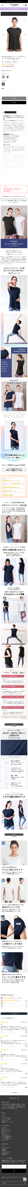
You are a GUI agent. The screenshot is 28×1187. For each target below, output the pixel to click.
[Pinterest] (15, 1098)
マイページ (4, 1146)
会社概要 (3, 1150)
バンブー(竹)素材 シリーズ (7, 1139)
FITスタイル (4, 1133)
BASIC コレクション (6, 1131)
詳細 (3, 112)
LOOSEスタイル (5, 1134)
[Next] (24, 34)
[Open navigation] (2, 5)
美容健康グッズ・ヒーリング (7, 1121)
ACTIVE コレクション (6, 1129)
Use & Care (13, 112)
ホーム (2, 14)
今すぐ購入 (14, 102)
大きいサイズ (4, 1140)
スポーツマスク (5, 1120)
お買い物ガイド (5, 1148)
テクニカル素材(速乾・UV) (7, 1136)
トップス (3, 1114)
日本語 (4, 1183)
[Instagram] (12, 1098)
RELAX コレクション (6, 1130)
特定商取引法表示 (5, 1153)
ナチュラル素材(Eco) (6, 1137)
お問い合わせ (4, 1154)
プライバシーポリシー (6, 1151)
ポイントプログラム (6, 1147)
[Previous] (3, 34)
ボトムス (3, 1116)
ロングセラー (4, 1127)
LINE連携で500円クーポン (14, 8)
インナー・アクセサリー (7, 1117)
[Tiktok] (17, 1098)
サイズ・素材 (7, 112)
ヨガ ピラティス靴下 (6, 1119)
